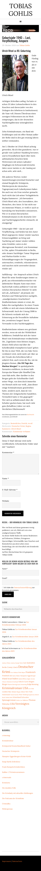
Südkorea (25, 700)
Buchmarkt (30, 414)
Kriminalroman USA (15, 688)
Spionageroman (9, 700)
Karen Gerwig (12, 684)
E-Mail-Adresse (9, 489)
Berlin (4, 667)
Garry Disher (16, 676)
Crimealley (6, 804)
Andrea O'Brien (6, 663)
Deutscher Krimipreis (10, 751)
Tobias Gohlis (20, 9)
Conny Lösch (12, 667)
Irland (4, 678)
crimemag (6, 735)
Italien (15, 678)
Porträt (24, 423)
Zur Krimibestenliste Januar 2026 (25, 637)
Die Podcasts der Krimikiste (13, 798)
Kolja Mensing (32, 684)
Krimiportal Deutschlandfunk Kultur (16, 746)
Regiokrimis (31, 694)
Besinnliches (16, 423)
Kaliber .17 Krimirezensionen (13, 772)
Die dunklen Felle (9, 788)
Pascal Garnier (15, 694)
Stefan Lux (19, 700)
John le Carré (23, 682)
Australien (31, 663)
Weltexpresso (7, 809)
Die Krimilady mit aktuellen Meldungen (17, 793)
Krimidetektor (7, 741)
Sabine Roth (9, 697)
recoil (30, 423)
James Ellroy (23, 679)
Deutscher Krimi (18, 426)
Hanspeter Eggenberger (28, 676)
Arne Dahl (23, 663)
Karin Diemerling (22, 684)
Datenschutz (17, 861)
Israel (10, 679)
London (5, 692)
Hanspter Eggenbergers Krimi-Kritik (16, 756)
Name (5, 478)
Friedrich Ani (7, 676)
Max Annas (12, 692)
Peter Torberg (23, 695)
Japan (28, 679)
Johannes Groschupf (12, 682)
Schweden (25, 697)
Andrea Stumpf (15, 663)
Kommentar (8, 452)
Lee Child (31, 688)
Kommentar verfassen (21, 431)
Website (5, 501)
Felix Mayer (21, 672)
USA (12, 703)
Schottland (17, 697)
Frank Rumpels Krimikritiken (13, 767)
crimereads (6, 777)
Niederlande (6, 695)
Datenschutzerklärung (23, 587)
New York (28, 692)
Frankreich (31, 672)
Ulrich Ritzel (16, 429)
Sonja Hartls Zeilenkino (11, 762)
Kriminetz (6, 783)
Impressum (6, 861)
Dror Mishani (14, 672)
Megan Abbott (21, 692)
